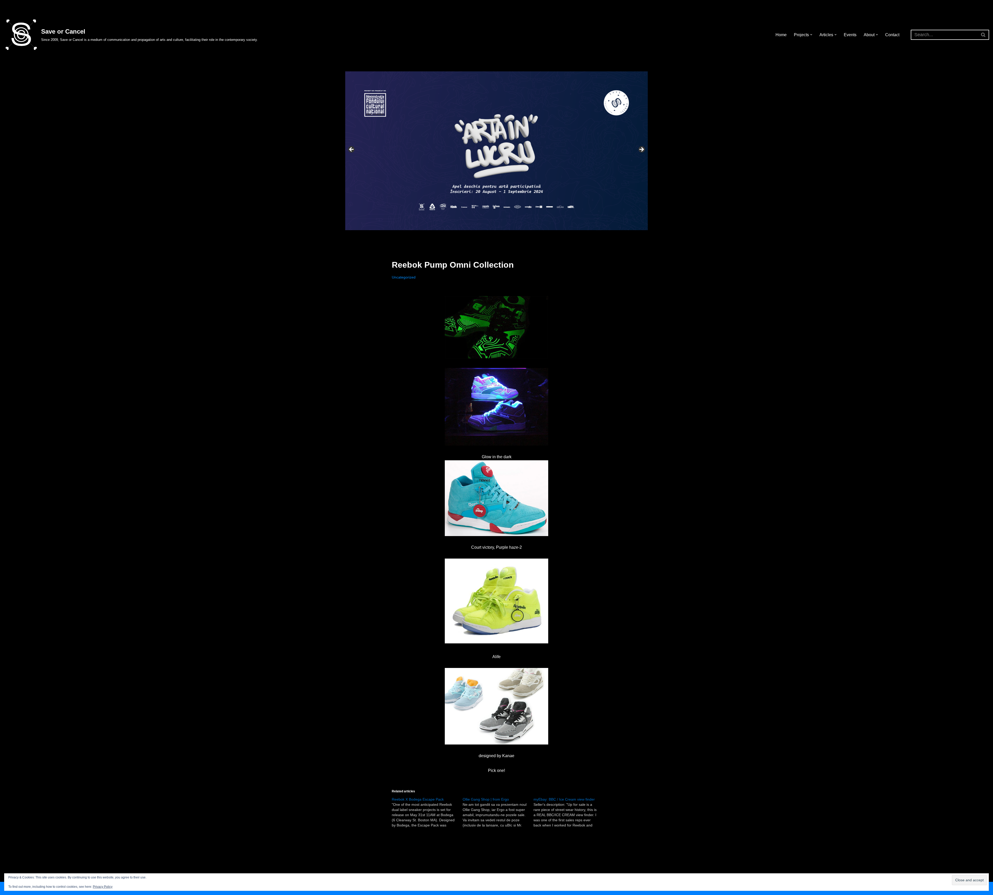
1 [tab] (481, 236)
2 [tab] (487, 236)
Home (781, 35)
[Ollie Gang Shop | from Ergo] (498, 812)
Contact (892, 35)
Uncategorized (404, 277)
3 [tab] (493, 236)
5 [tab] (505, 236)
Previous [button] (352, 150)
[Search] (983, 35)
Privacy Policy (102, 887)
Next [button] (641, 150)
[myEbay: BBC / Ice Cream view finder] (568, 812)
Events (850, 35)
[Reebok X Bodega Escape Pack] (427, 812)
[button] (811, 35)
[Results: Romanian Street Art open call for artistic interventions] (496, 150)
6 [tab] (511, 236)
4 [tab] (499, 236)
